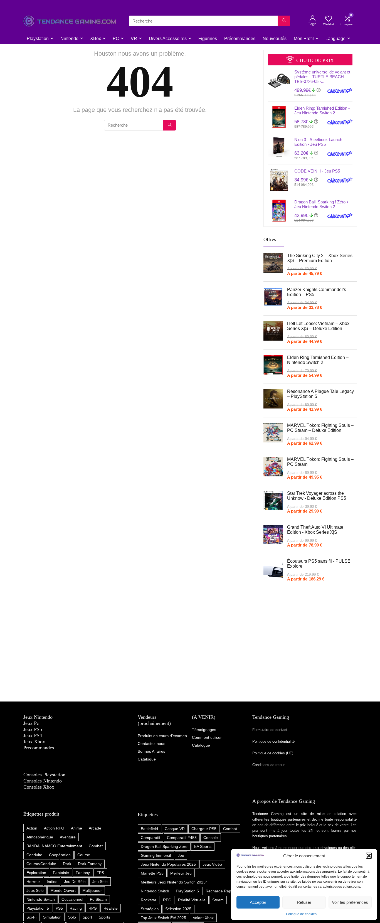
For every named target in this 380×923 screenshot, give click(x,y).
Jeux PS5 (32, 729)
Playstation (38, 38)
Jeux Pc (31, 723)
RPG (92, 908)
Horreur (33, 881)
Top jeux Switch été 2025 (163, 917)
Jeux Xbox (34, 741)
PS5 (59, 908)
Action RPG (54, 828)
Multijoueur (92, 890)
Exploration (36, 872)
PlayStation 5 (187, 891)
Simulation (52, 917)
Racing (76, 908)
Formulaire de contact (269, 730)
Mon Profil (304, 38)
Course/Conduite (41, 864)
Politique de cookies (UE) (272, 753)
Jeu (181, 855)
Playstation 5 (37, 908)
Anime (76, 828)
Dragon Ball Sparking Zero (164, 846)
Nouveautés (275, 38)
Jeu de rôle (75, 881)
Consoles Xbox (38, 787)
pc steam (98, 899)
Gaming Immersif (156, 855)
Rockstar (148, 900)
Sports (104, 917)
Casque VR (175, 828)
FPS (100, 872)
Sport (87, 917)
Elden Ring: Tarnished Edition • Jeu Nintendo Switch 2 (322, 110)
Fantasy (83, 872)
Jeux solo (35, 890)
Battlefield (149, 828)
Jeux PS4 (32, 735)
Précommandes (239, 38)
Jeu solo (100, 881)
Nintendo (69, 38)
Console (210, 837)
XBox (95, 38)
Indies (52, 881)
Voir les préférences (350, 902)
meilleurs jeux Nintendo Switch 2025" (174, 882)
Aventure (68, 837)
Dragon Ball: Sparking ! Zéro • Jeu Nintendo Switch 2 (321, 204)
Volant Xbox (203, 917)
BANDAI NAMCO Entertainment (54, 846)
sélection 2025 (178, 909)
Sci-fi (31, 917)
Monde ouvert (63, 890)
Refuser (304, 902)
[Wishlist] (328, 19)
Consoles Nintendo (42, 781)
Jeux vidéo (212, 864)
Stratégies (150, 909)
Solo (72, 917)
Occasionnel (72, 899)
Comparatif (150, 837)
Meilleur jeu (181, 873)
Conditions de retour (268, 765)
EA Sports (202, 846)
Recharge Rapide (221, 891)
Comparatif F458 (182, 837)
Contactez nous (151, 743)
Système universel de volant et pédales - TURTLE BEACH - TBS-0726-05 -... (322, 77)
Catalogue (201, 745)
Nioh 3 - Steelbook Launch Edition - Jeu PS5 (318, 142)
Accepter (258, 902)
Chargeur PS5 (203, 828)
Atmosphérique (39, 837)
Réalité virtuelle (192, 900)
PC (116, 38)
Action (31, 828)
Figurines (207, 38)
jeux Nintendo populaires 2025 (168, 864)
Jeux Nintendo (38, 717)
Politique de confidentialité (274, 741)
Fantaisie (61, 872)
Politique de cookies (301, 914)
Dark (67, 864)
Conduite (34, 855)
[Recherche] (284, 21)
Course (83, 855)
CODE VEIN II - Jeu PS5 (317, 171)
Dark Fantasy (90, 864)
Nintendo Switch (40, 899)
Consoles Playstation (44, 774)
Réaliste (110, 908)
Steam (218, 900)
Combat (96, 846)
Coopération (60, 855)
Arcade (95, 828)
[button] (369, 855)
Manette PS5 (152, 873)
